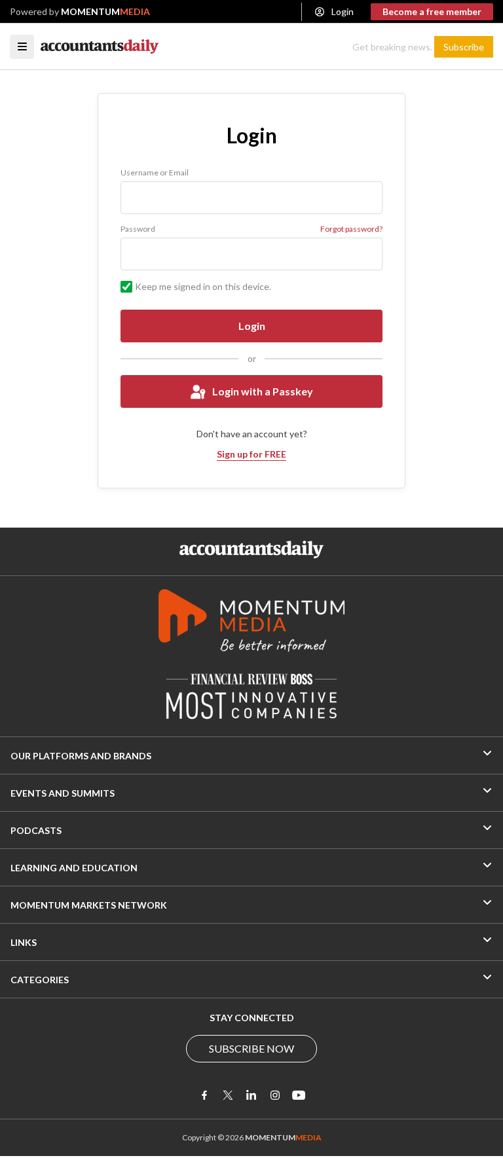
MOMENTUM (105, 11)
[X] (227, 1095)
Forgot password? (351, 229)
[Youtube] (298, 1095)
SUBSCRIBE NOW (251, 1048)
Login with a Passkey (262, 391)
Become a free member (431, 11)
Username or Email (155, 172)
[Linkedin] (251, 1095)
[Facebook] (204, 1095)
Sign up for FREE (251, 454)
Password (138, 229)
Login (342, 11)
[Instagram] (275, 1095)
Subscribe (463, 46)
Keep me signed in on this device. (203, 286)
